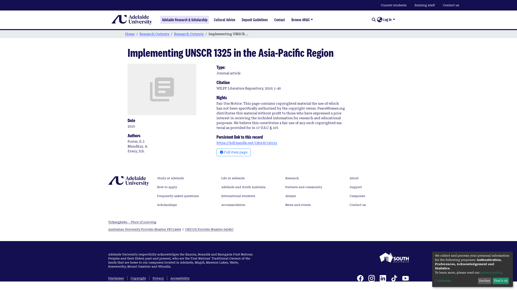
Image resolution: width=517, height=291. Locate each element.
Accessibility (180, 278)
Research (292, 178)
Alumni (290, 196)
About (354, 178)
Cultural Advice (224, 19)
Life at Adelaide (233, 178)
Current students (394, 5)
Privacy (158, 278)
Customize (443, 280)
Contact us (451, 5)
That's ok (501, 280)
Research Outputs (154, 34)
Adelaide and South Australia (243, 187)
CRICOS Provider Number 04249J (209, 229)
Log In (387, 19)
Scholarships (167, 205)
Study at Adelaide (170, 178)
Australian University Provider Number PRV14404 (144, 229)
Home (130, 34)
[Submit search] (373, 19)
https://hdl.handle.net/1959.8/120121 (246, 143)
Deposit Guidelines (255, 19)
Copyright (138, 278)
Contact (279, 19)
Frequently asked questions (178, 196)
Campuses (357, 196)
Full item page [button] (235, 152)
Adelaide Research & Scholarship (184, 19)
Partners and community (303, 187)
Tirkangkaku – (132, 222)
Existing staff (425, 5)
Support (356, 187)
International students (238, 196)
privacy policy (491, 272)
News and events (298, 205)
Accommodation (233, 205)
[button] (379, 19)
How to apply (167, 187)
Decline (484, 280)
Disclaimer (116, 278)
